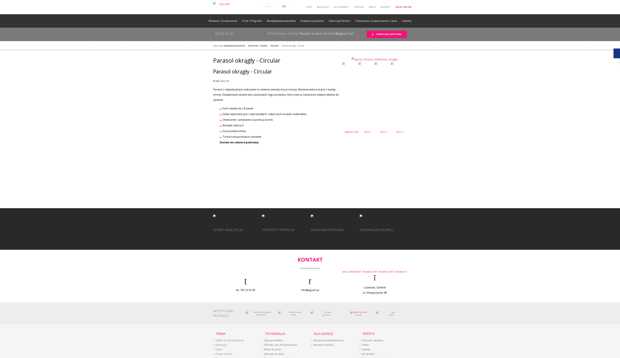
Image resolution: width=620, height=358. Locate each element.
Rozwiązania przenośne (234, 45)
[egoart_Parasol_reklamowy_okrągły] (375, 59)
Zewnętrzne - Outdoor (258, 45)
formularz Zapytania (388, 34)
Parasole (275, 45)
